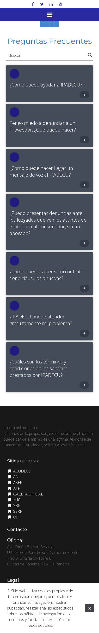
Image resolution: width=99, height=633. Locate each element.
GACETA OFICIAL (27, 494)
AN (15, 476)
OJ (14, 517)
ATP (16, 488)
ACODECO (21, 471)
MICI (17, 499)
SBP (16, 505)
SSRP (17, 511)
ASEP (17, 482)
